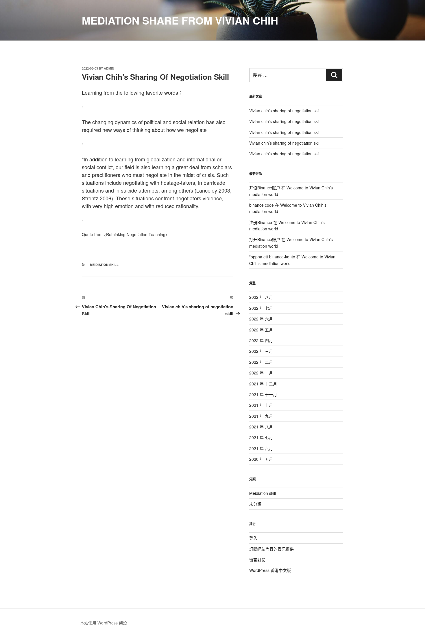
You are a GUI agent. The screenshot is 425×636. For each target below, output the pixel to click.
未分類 (255, 504)
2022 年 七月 (261, 308)
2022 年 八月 (261, 297)
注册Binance (260, 222)
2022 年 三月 (261, 351)
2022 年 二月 (261, 362)
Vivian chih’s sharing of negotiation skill (284, 110)
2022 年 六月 (261, 319)
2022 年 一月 (261, 373)
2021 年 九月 (261, 416)
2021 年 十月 (261, 405)
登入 (253, 538)
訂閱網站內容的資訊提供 (271, 549)
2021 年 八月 (261, 427)
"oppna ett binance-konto (272, 257)
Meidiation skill (104, 264)
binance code (261, 205)
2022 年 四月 (261, 340)
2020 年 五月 (261, 459)
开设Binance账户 (264, 188)
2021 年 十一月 (263, 394)
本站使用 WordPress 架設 (103, 623)
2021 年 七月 (261, 437)
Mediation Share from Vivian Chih (180, 20)
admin (109, 68)
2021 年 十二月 (263, 384)
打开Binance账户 (264, 239)
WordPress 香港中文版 (270, 570)
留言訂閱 (257, 559)
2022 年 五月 (261, 330)
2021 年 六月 (261, 448)
